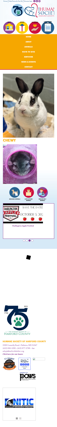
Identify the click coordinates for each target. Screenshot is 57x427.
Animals (28, 47)
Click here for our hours (13, 354)
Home (28, 37)
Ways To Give (28, 52)
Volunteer (35, 22)
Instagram (39, 1)
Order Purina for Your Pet (16, 1)
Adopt (9, 22)
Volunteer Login (28, 1)
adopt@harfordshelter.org (13, 351)
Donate (22, 22)
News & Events (28, 62)
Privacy (5, 1)
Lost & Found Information (48, 22)
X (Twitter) (37, 1)
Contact (29, 67)
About (28, 42)
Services (28, 57)
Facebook (34, 1)
